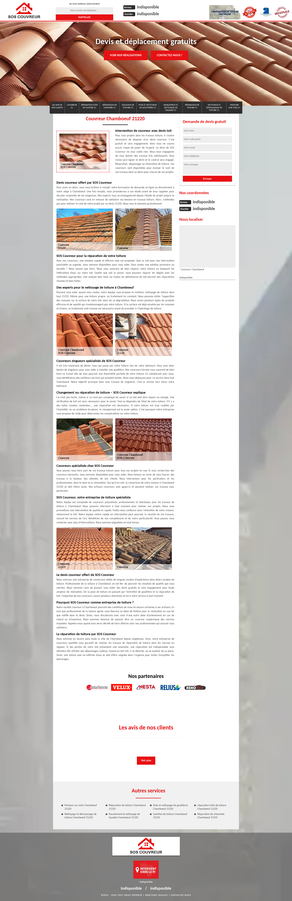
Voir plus (146, 760)
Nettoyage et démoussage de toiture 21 (214, 107)
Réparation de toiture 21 (192, 106)
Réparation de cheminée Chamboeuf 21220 (210, 816)
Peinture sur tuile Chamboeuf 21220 (81, 807)
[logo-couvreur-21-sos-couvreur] (24, 10)
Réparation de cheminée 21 (110, 106)
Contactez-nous (181, 895)
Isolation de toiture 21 (128, 106)
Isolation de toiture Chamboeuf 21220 (170, 816)
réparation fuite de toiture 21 (89, 106)
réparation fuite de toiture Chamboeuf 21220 (211, 807)
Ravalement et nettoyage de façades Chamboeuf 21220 (124, 816)
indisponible (148, 7)
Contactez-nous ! (169, 55)
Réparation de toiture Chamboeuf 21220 (127, 807)
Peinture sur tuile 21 (234, 106)
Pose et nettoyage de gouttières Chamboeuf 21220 (170, 807)
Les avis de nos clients (57, 106)
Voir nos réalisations (126, 55)
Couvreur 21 (72, 106)
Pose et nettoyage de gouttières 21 (148, 106)
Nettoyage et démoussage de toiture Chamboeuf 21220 (80, 816)
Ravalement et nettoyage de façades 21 (171, 107)
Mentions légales (156, 895)
